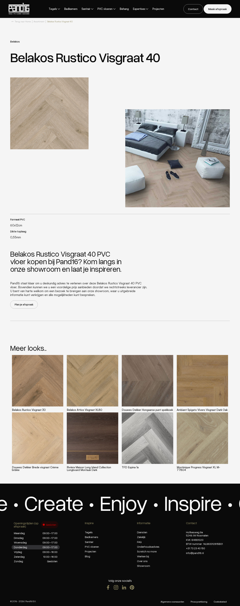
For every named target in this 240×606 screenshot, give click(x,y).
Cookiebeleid (220, 601)
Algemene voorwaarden (172, 601)
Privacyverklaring (199, 601)
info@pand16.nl (195, 553)
